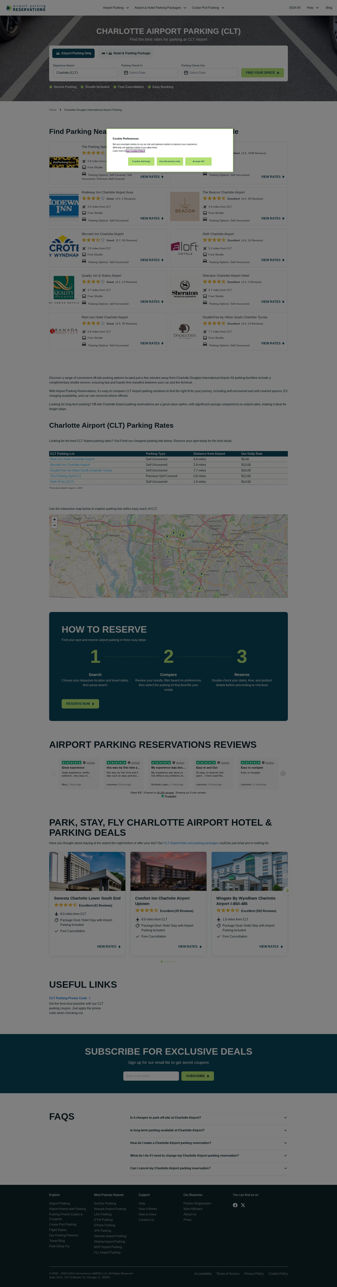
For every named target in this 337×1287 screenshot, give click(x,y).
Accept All (198, 161)
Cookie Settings (141, 161)
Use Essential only (169, 161)
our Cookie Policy (135, 151)
